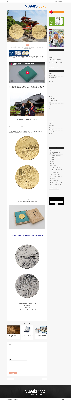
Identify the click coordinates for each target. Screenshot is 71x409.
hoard (50, 112)
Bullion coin (53, 165)
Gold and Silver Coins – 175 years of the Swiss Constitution (56, 63)
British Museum (52, 163)
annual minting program (52, 75)
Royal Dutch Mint (51, 131)
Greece (50, 110)
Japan (58, 178)
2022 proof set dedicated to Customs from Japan (41, 336)
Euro (50, 102)
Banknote (50, 85)
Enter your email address (54, 200)
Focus (50, 108)
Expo (24, 1)
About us (15, 1)
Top (62, 399)
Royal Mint (50, 133)
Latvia (50, 119)
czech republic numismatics (53, 100)
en (55, 1)
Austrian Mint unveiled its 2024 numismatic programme (55, 57)
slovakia (50, 135)
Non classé (51, 129)
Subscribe (56, 203)
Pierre (30, 48)
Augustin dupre (51, 81)
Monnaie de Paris (51, 125)
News (50, 127)
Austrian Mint (51, 83)
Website (10, 368)
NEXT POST (44, 379)
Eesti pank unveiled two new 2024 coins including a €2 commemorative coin (55, 60)
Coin (50, 94)
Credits (17, 399)
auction (50, 79)
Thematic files (20, 1)
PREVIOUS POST (10, 379)
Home (11, 1)
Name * (10, 359)
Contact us (33, 1)
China (50, 92)
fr (56, 1)
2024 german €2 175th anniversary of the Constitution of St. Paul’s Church (55, 67)
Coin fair (28, 1)
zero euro (52, 193)
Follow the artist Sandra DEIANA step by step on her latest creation (13, 336)
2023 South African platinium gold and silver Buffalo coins (55, 53)
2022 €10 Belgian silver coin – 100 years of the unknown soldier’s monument (27, 336)
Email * (10, 363)
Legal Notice (14, 399)
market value (51, 121)
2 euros (50, 73)
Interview (52, 178)
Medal (50, 123)
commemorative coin (52, 98)
